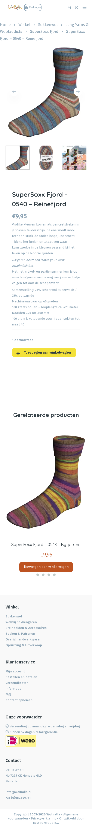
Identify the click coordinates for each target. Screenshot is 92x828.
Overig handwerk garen (23, 639)
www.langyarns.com (27, 277)
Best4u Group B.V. (46, 823)
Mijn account (15, 671)
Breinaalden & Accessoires (26, 628)
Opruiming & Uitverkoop (24, 645)
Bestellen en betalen (21, 677)
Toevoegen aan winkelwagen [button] (46, 567)
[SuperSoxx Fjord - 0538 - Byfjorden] (46, 482)
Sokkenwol (48, 24)
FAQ (8, 694)
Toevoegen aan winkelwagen (47, 352)
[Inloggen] (76, 7)
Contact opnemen (19, 700)
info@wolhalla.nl (18, 792)
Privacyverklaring (43, 818)
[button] (37, 574)
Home (5, 24)
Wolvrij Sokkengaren (21, 622)
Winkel (24, 24)
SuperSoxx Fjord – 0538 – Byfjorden (46, 544)
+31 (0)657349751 (18, 798)
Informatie (13, 689)
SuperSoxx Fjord (44, 31)
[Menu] (84, 7)
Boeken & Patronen (20, 634)
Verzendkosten (17, 683)
